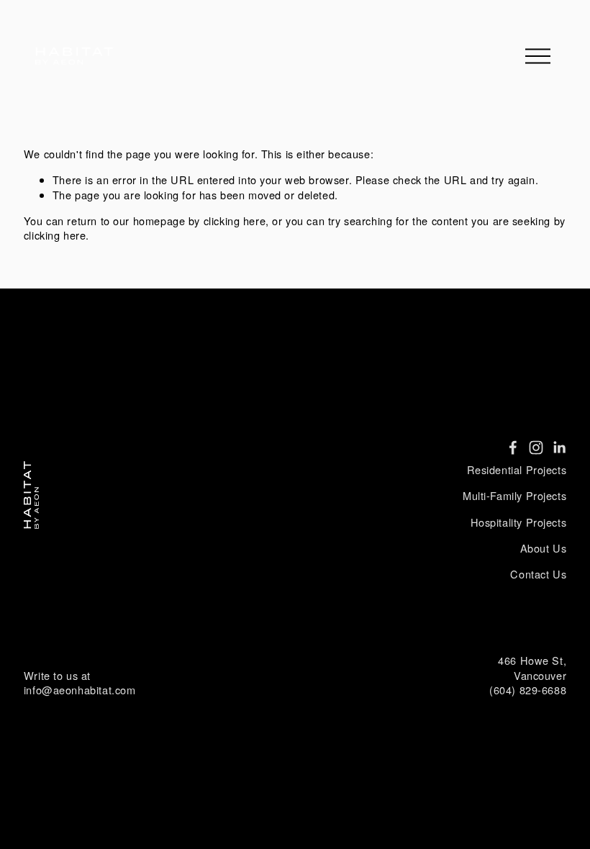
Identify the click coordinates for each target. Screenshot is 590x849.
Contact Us (538, 574)
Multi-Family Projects (514, 496)
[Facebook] (513, 447)
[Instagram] (536, 447)
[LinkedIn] (559, 447)
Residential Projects (517, 470)
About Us (543, 548)
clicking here (235, 220)
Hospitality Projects (519, 522)
